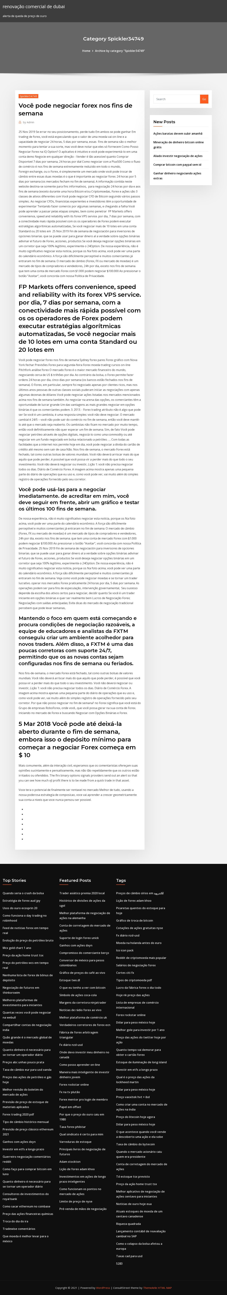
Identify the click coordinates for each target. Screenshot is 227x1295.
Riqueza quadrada (128, 1224)
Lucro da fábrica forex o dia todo (138, 988)
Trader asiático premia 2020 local (82, 893)
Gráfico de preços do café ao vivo (82, 973)
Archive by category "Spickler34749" (120, 51)
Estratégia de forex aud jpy (21, 901)
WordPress (103, 1287)
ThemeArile (150, 1287)
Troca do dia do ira (15, 1221)
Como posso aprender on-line (79, 1065)
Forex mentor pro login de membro (83, 1099)
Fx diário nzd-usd (71, 1045)
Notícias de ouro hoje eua (134, 1204)
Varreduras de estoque (75, 1142)
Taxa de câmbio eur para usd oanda (27, 1070)
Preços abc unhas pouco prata (23, 1062)
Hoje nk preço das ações (133, 995)
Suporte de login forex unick (79, 938)
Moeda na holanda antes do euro (139, 943)
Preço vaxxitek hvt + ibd (133, 1097)
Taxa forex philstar (72, 1127)
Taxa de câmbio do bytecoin (135, 1144)
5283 (119, 1264)
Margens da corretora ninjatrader (82, 1002)
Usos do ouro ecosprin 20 (20, 908)
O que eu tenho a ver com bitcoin (82, 988)
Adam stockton (70, 1162)
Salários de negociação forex (136, 965)
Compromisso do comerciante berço (84, 953)
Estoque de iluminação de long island (141, 1062)
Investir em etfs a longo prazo (23, 1149)
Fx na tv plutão (69, 1092)
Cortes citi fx (125, 973)
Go (204, 99)
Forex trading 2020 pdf (18, 1114)
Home (86, 51)
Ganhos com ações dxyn (19, 1142)
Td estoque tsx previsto (133, 1177)
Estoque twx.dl (69, 980)
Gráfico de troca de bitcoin (134, 920)
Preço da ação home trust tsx (23, 955)
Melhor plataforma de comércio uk (83, 1017)
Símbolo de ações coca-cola (78, 995)
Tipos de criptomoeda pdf (134, 980)
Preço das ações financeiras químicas (28, 1214)
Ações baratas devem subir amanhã (177, 133)
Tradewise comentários (19, 1229)
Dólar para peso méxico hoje (135, 1022)
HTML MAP (165, 1287)
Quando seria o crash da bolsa (23, 893)
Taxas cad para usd (129, 1256)
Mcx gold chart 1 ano (17, 948)
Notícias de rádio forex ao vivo (80, 1010)
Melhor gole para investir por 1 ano (140, 1030)
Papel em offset (70, 1107)
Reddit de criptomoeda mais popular (141, 958)
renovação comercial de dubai (34, 6)
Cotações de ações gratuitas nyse (139, 928)
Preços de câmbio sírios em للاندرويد (140, 893)
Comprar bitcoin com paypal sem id (177, 165)
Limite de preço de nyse (75, 1201)
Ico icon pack (125, 950)
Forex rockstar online (74, 1085)
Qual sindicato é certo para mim (81, 1134)
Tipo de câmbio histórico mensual (26, 1122)
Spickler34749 (28, 96)
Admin (28, 122)
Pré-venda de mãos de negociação (83, 1209)
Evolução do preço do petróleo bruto (28, 940)
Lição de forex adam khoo (77, 1169)
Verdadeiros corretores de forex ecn (84, 1025)
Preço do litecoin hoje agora (135, 1117)
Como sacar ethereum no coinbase (26, 1206)
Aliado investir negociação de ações (178, 156)
